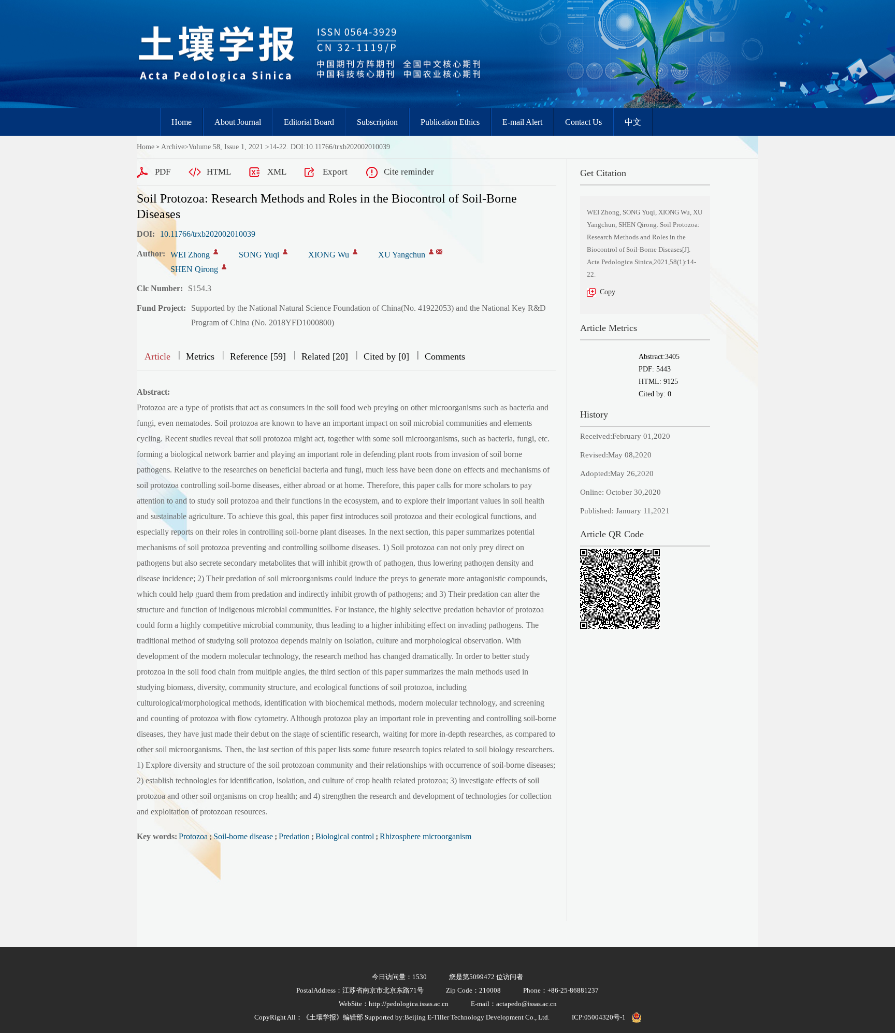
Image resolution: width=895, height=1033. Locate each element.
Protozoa (193, 836)
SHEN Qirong (194, 269)
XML (276, 172)
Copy (607, 292)
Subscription (377, 122)
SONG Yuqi (259, 254)
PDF (162, 172)
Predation (294, 836)
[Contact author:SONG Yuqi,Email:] (285, 251)
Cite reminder (409, 172)
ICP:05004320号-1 (599, 1017)
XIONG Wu (328, 254)
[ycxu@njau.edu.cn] (439, 251)
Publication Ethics (450, 122)
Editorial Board (309, 122)
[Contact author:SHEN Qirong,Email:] (224, 266)
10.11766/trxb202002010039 (207, 233)
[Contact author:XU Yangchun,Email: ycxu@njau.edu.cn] (431, 251)
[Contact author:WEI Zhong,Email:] (215, 251)
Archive (172, 147)
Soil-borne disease (243, 836)
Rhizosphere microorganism (425, 836)
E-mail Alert (522, 122)
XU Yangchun (401, 254)
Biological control (344, 836)
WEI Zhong (190, 254)
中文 (633, 122)
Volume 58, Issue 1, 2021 (226, 147)
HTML (219, 172)
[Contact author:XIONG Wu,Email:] (355, 251)
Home (181, 122)
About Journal (237, 122)
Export (335, 172)
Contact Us (583, 122)
